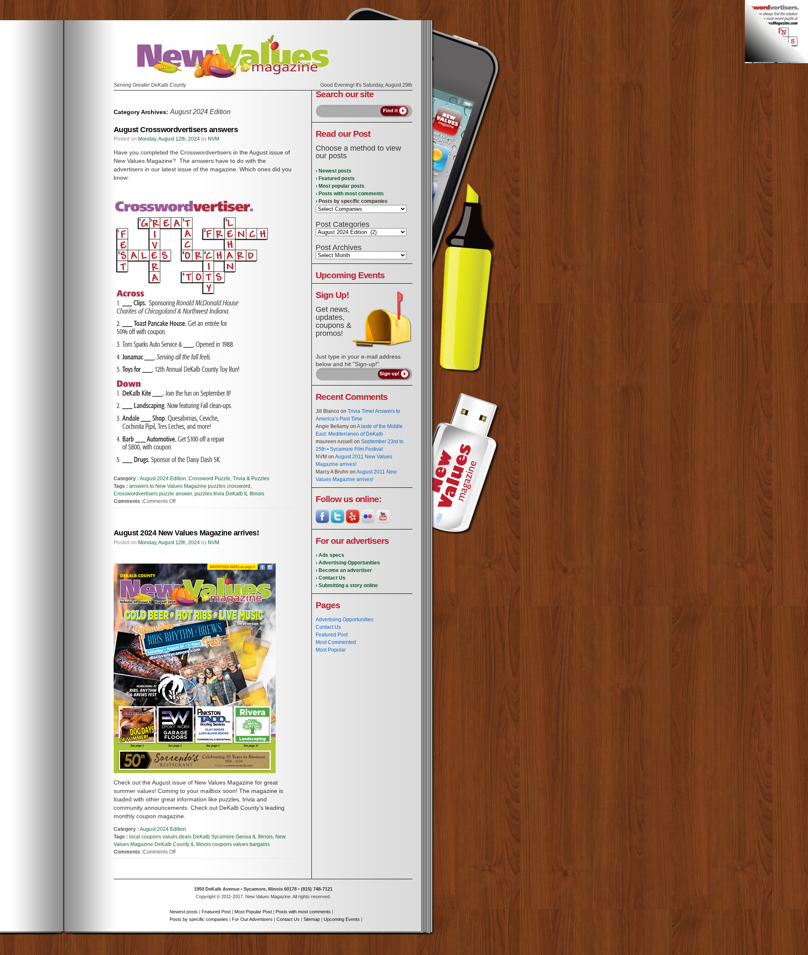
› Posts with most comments (350, 194)
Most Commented (336, 642)
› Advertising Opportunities (348, 563)
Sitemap (311, 919)
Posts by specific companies (199, 919)
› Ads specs (330, 555)
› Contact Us (331, 578)
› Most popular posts (340, 186)
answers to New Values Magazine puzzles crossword (189, 486)
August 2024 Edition (163, 478)
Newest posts (184, 911)
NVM (213, 139)
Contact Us (328, 627)
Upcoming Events (342, 919)
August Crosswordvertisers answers (176, 129)
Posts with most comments (303, 911)
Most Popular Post (253, 911)
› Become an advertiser (344, 570)
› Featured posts (335, 178)
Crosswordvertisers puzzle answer (153, 494)
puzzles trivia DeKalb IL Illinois (229, 494)
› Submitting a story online (347, 585)
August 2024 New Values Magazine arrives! (186, 533)
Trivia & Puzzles (251, 478)
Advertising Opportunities (344, 619)
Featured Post (332, 635)
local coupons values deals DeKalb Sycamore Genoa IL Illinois (201, 837)
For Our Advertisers (252, 919)
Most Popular (331, 650)
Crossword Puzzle (209, 478)
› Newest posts (333, 171)
